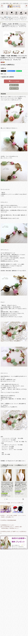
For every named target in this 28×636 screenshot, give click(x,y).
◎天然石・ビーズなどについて (8, 460)
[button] (1, 6)
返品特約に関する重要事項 (8, 76)
